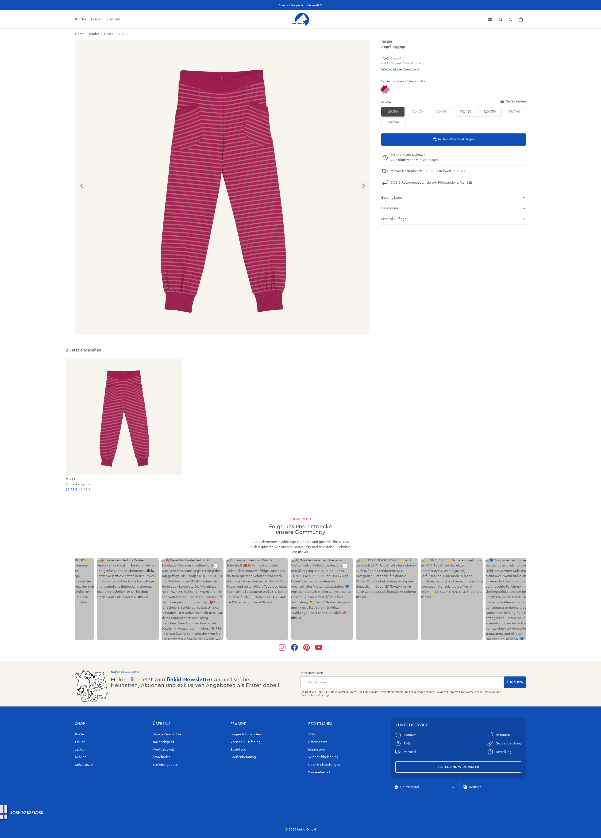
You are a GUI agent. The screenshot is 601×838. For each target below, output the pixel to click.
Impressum (316, 749)
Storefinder (161, 757)
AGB (311, 734)
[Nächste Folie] (364, 186)
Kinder (94, 34)
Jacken (80, 749)
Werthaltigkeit (163, 749)
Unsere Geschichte (167, 734)
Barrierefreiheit (319, 772)
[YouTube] (319, 647)
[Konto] (510, 19)
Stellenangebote (165, 764)
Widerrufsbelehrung (323, 757)
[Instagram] (282, 647)
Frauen (80, 742)
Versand (410, 752)
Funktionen (389, 208)
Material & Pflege (393, 219)
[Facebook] (294, 647)
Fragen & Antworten (246, 734)
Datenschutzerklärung (314, 695)
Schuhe (80, 757)
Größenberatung (243, 757)
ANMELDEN (515, 682)
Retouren (503, 735)
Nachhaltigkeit (163, 742)
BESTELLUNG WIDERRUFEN (458, 767)
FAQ (407, 743)
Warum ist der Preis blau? (400, 69)
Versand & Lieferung (246, 742)
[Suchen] (500, 19)
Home (79, 34)
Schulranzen (84, 764)
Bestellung (238, 749)
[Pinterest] (306, 647)
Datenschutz (317, 742)
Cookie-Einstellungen (324, 764)
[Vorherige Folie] (80, 186)
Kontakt (410, 735)
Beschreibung (391, 197)
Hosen (109, 34)
